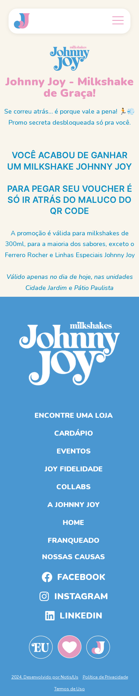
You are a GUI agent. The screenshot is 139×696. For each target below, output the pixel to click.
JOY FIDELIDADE (74, 469)
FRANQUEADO (73, 540)
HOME (73, 522)
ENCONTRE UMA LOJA (74, 415)
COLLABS (73, 487)
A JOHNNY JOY (73, 505)
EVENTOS (74, 451)
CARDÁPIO (73, 433)
